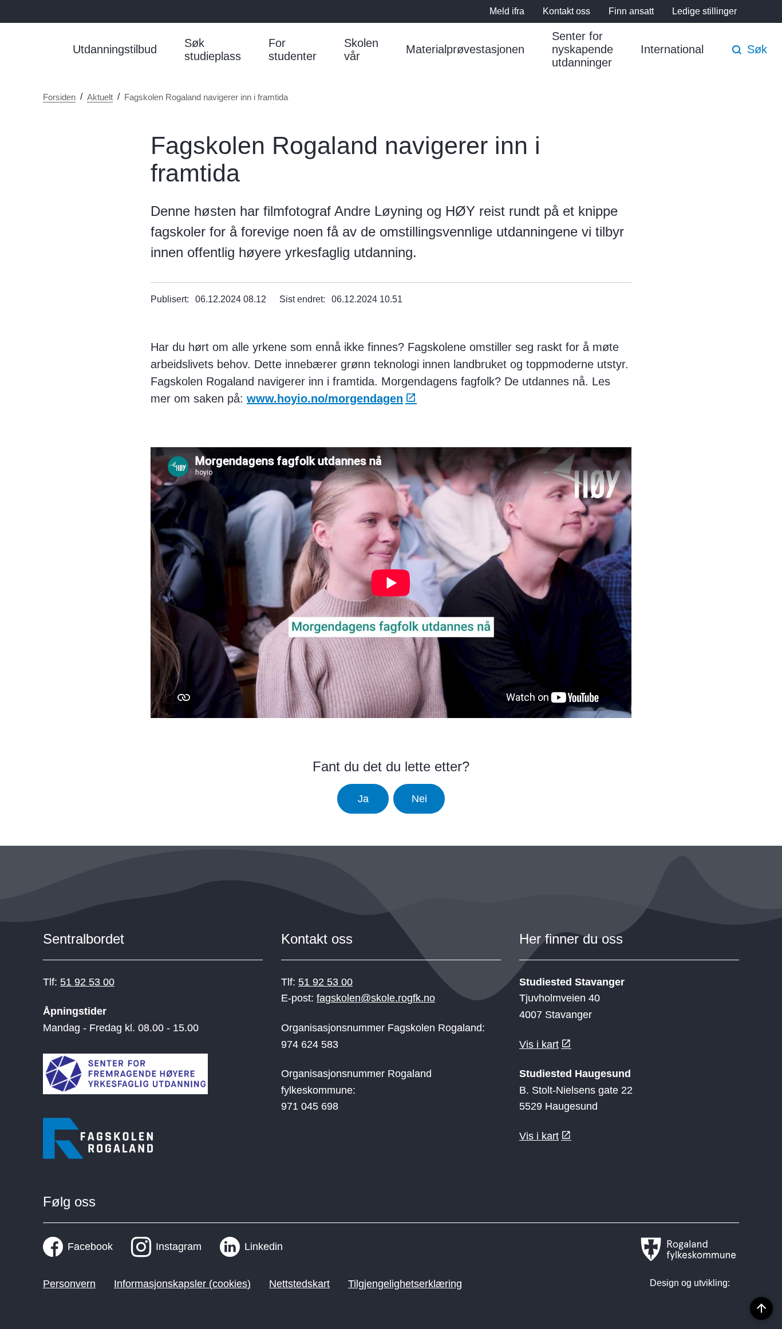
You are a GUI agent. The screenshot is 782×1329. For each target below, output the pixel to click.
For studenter (292, 49)
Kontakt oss (566, 11)
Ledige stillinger (704, 11)
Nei (419, 799)
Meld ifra (506, 11)
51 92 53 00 (87, 982)
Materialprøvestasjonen (465, 49)
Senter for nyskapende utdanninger (582, 49)
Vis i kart (539, 1044)
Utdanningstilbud (115, 49)
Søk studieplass (212, 49)
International (672, 49)
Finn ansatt (631, 11)
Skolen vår (361, 49)
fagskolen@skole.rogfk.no (376, 998)
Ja (363, 799)
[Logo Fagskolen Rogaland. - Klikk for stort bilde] (98, 1141)
